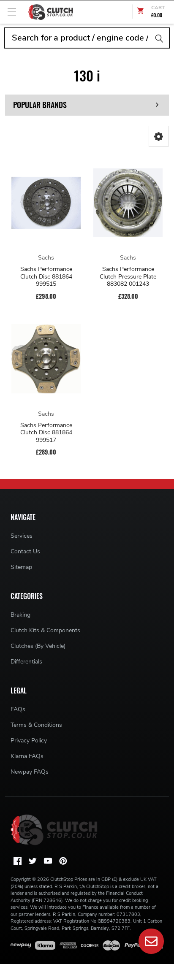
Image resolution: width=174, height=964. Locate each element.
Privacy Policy (29, 741)
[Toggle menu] (11, 11)
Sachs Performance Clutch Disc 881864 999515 (46, 276)
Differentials (26, 662)
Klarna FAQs (27, 756)
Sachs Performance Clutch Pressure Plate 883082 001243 (128, 276)
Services (22, 536)
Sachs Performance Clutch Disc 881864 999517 (46, 433)
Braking (20, 615)
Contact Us (25, 551)
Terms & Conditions (36, 725)
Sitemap (21, 567)
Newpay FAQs (30, 772)
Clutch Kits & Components (45, 630)
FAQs (18, 709)
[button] (159, 136)
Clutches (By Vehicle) (38, 646)
